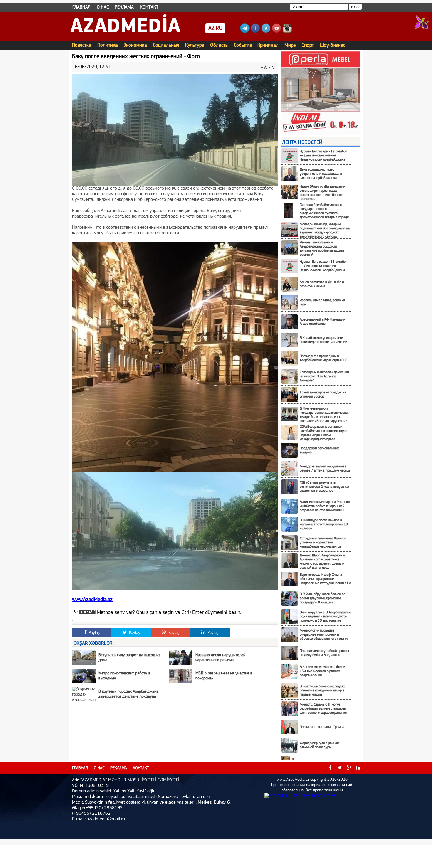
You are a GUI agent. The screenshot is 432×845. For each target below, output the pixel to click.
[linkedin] (358, 768)
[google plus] (349, 768)
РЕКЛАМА (124, 7)
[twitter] (339, 768)
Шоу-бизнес (332, 45)
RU (219, 28)
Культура (194, 45)
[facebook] (330, 768)
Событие (243, 45)
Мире (290, 45)
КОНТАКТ (149, 7)
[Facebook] (255, 31)
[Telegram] (245, 31)
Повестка (81, 45)
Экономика (135, 45)
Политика (107, 45)
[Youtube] (276, 31)
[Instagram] (287, 31)
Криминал (268, 45)
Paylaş (94, 633)
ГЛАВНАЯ (81, 7)
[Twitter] (266, 31)
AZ (211, 28)
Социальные (166, 45)
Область (219, 45)
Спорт (308, 45)
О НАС (103, 7)
